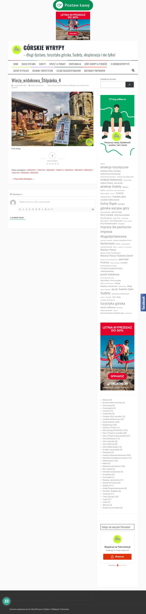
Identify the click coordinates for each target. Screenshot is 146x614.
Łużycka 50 (128, 313)
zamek (115, 310)
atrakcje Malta (127, 180)
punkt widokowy (109, 274)
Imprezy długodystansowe (114, 455)
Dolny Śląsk (108, 204)
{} (49, 209)
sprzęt (115, 289)
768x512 (60, 170)
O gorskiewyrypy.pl (120, 64)
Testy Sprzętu (108, 496)
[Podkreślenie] (26, 209)
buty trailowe (109, 190)
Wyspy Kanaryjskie (106, 310)
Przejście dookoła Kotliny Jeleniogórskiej (111, 269)
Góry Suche (104, 221)
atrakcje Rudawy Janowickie (111, 183)
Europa (121, 204)
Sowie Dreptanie (105, 289)
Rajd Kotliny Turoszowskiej (110, 281)
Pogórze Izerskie (115, 263)
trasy (119, 297)
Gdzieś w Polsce (21, 70)
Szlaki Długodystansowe (68, 70)
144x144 (15, 173)
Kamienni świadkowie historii (115, 458)
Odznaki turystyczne (42, 70)
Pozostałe (107, 477)
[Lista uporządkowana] (33, 209)
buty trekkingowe (119, 190)
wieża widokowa (108, 307)
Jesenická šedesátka (106, 240)
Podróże (104, 262)
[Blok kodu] (42, 209)
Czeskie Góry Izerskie (112, 416)
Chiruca (112, 193)
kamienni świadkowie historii (122, 240)
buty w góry (104, 193)
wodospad (120, 307)
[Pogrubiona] (20, 209)
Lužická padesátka (106, 247)
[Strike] (29, 209)
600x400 (25, 173)
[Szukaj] (129, 85)
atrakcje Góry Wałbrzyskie (125, 177)
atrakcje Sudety (110, 186)
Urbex (105, 502)
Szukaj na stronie (108, 79)
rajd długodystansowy (107, 278)
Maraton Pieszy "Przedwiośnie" (110, 253)
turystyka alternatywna (107, 300)
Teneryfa (108, 297)
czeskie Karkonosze (109, 200)
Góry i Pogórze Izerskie (113, 433)
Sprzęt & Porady (57, 64)
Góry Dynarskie (105, 212)
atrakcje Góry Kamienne (108, 177)
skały (129, 286)
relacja (117, 283)
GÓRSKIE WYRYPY (43, 47)
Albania (102, 164)
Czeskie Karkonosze (111, 419)
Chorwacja (107, 405)
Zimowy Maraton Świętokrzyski (112, 313)
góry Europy (117, 212)
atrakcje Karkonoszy (111, 179)
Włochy (106, 505)
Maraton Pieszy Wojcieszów (109, 259)
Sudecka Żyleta (126, 289)
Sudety (42, 64)
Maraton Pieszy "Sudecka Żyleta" (116, 255)
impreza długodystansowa (113, 234)
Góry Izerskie (106, 215)
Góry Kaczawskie (122, 215)
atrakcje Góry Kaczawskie (110, 174)
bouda (102, 190)
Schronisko (122, 286)
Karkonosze (107, 243)
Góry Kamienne (106, 218)
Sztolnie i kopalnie (110, 491)
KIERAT (118, 244)
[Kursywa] (23, 209)
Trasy (105, 499)
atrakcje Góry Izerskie (110, 171)
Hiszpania (121, 224)
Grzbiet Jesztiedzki (111, 449)
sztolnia (102, 297)
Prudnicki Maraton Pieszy (108, 266)
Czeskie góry (119, 196)
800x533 (31, 170)
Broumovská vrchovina (112, 402)
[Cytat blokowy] (39, 209)
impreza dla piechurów (115, 227)
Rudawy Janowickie (108, 286)
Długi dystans (29, 64)
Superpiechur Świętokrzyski (120, 294)
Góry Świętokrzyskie (108, 223)
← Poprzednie (18, 179)
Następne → (29, 179)
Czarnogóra (108, 408)
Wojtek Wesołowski (37, 85)
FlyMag (54, 609)
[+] (52, 209)
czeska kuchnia (105, 197)
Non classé (107, 469)
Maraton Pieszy (108, 250)
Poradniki (107, 474)
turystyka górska (112, 303)
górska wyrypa (111, 208)
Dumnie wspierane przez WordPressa (26, 609)
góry (126, 208)
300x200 (50, 170)
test (114, 297)
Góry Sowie (116, 218)
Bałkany (125, 187)
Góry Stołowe (124, 218)
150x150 (41, 170)
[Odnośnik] (45, 209)
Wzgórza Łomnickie (111, 508)
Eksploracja (75, 64)
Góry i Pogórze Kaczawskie (114, 436)
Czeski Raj (107, 413)
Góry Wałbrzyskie (116, 221)
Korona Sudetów (125, 244)
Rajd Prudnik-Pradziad (106, 283)
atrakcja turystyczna (114, 167)
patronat (124, 259)
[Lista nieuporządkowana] (36, 209)
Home (15, 64)
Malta (114, 247)
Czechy (120, 193)
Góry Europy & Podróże (95, 64)
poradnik (124, 263)
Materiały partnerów (94, 70)
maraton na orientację (124, 247)
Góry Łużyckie (128, 221)
